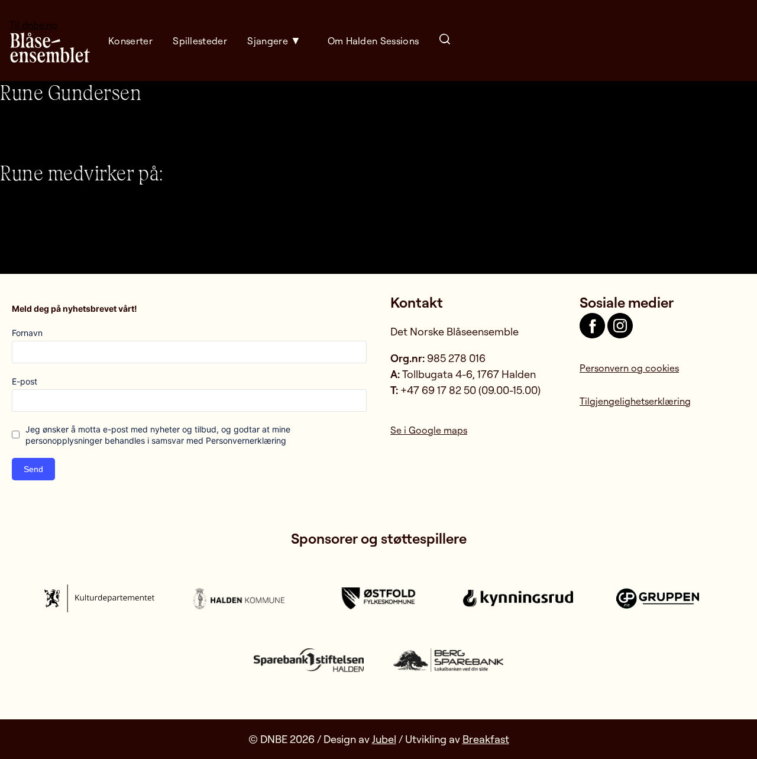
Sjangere (267, 41)
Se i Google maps (428, 430)
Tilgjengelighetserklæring (635, 401)
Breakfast (485, 738)
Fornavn (27, 333)
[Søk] (444, 40)
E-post (24, 381)
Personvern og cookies (629, 368)
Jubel (384, 738)
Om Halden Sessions (373, 41)
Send (33, 469)
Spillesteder (200, 41)
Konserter (130, 41)
